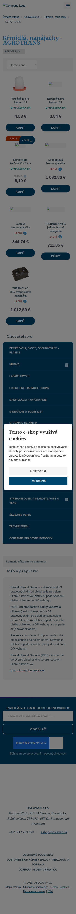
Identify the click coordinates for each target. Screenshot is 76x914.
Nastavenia (38, 471)
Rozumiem (38, 481)
